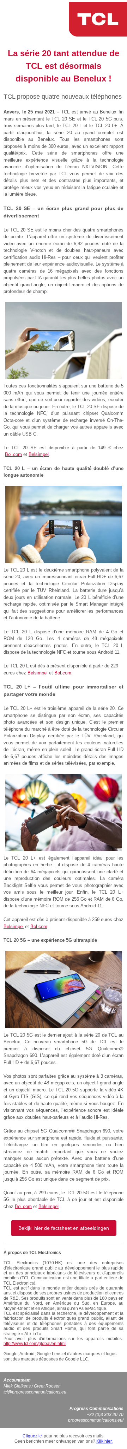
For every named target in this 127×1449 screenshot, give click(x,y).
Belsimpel (39, 454)
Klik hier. (104, 1441)
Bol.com (13, 454)
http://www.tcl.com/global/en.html (35, 1343)
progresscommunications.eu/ (95, 1420)
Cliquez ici (33, 1436)
